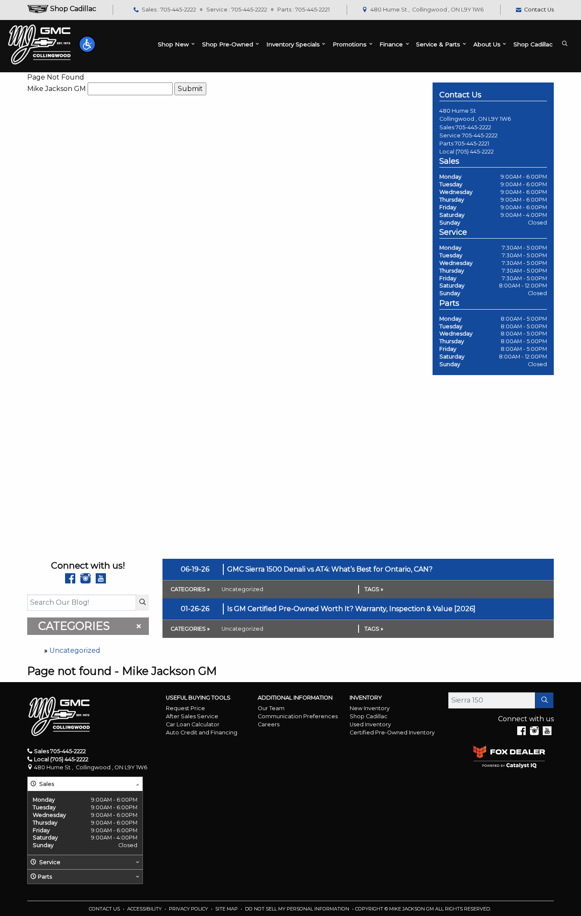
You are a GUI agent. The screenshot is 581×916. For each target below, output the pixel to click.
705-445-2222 (473, 127)
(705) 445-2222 (475, 151)
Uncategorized (74, 650)
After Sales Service (192, 716)
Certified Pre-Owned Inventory (392, 732)
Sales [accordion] (46, 784)
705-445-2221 (472, 143)
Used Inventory (370, 724)
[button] (87, 44)
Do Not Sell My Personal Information (297, 909)
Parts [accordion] (45, 876)
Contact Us (105, 909)
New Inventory (370, 708)
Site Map (227, 909)
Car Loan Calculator (192, 724)
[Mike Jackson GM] (39, 44)
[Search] (142, 603)
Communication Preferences (298, 716)
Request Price (185, 708)
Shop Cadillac (368, 716)
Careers (268, 724)
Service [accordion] (49, 862)
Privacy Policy (189, 909)
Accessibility (145, 909)
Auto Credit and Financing (201, 732)
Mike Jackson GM (56, 89)
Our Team (271, 708)
